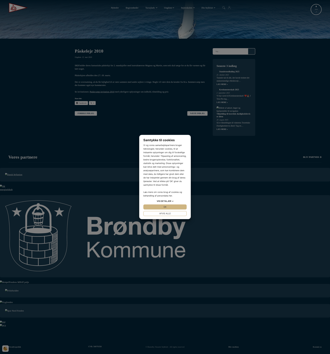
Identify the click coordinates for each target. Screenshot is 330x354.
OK (165, 207)
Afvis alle (165, 213)
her (170, 195)
